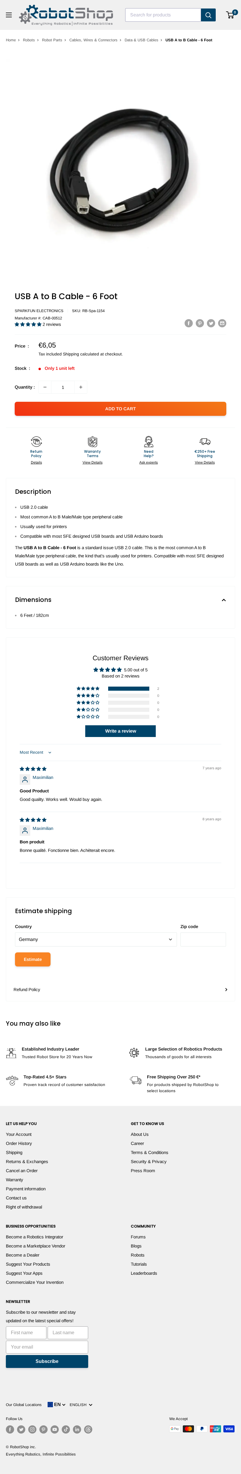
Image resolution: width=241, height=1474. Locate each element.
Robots (29, 40)
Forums (138, 1236)
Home (11, 40)
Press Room (143, 1170)
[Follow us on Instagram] (32, 1429)
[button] (29, 324)
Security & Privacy (149, 1161)
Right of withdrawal (24, 1206)
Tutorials (139, 1264)
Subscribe (47, 1361)
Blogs (136, 1245)
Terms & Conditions (149, 1152)
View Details (93, 462)
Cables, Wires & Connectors (93, 40)
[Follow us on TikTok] (66, 1429)
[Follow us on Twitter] (21, 1429)
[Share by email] (222, 323)
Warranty (14, 1179)
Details (36, 462)
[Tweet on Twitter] (211, 323)
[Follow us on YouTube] (55, 1429)
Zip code (189, 926)
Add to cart (120, 408)
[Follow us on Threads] (88, 1429)
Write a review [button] (120, 731)
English (79, 1404)
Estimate (33, 959)
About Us (140, 1134)
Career (137, 1143)
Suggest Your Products (28, 1264)
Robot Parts (52, 40)
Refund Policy (27, 989)
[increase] (81, 387)
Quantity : (25, 386)
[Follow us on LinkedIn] (77, 1429)
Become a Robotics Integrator (34, 1236)
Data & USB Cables (141, 40)
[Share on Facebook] (189, 323)
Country (23, 926)
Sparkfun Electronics (39, 311)
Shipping (14, 1152)
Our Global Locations (24, 1404)
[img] (33, 768)
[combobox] (163, 15)
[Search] (208, 14)
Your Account (18, 1134)
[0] (230, 14)
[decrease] (45, 387)
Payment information (26, 1188)
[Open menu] (9, 15)
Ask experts (148, 462)
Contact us (16, 1197)
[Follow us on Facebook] (10, 1429)
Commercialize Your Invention (34, 1282)
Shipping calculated (81, 354)
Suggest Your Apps (24, 1273)
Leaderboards (144, 1273)
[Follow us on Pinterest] (43, 1429)
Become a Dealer (22, 1254)
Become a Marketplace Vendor (35, 1245)
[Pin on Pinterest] (200, 323)
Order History (19, 1143)
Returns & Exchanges (27, 1161)
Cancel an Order (22, 1170)
